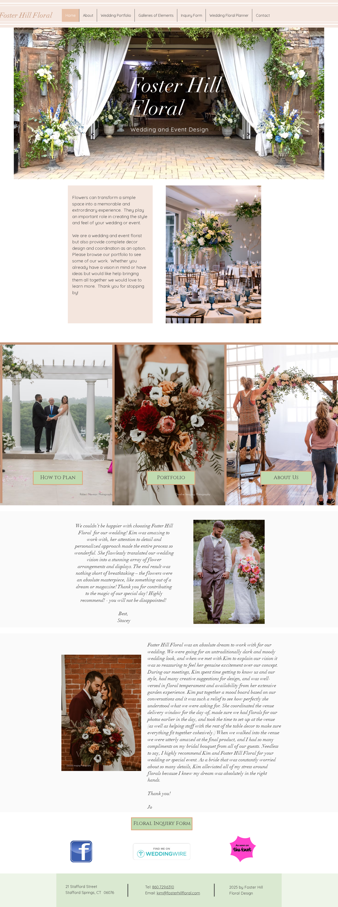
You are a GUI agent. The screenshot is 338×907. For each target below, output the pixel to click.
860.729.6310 (163, 886)
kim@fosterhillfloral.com (178, 892)
